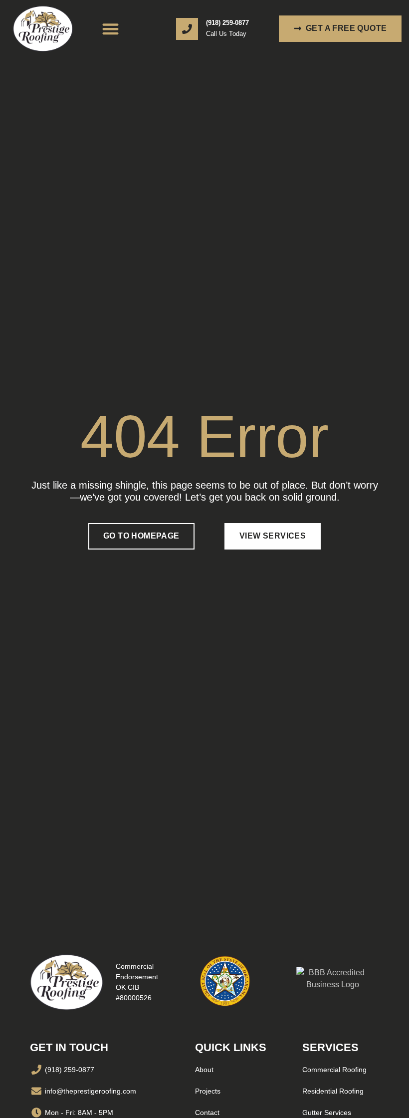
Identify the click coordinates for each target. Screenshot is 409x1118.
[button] (111, 28)
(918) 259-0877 (227, 22)
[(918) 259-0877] (187, 29)
